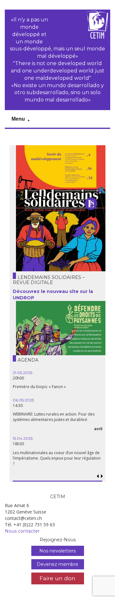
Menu (18, 119)
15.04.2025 (23, 438)
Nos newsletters (57, 551)
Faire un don (57, 578)
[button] (102, 476)
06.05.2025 (23, 400)
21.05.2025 (22, 372)
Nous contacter (22, 531)
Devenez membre (57, 564)
